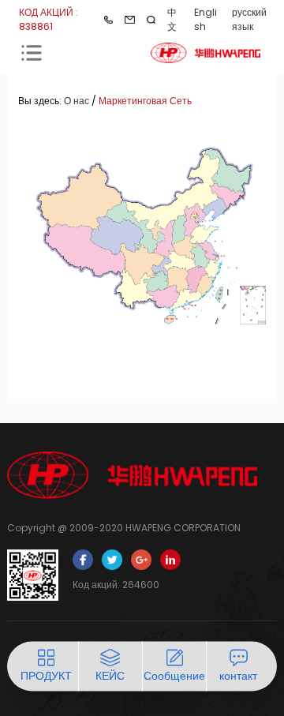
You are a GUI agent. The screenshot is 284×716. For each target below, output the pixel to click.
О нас (76, 100)
